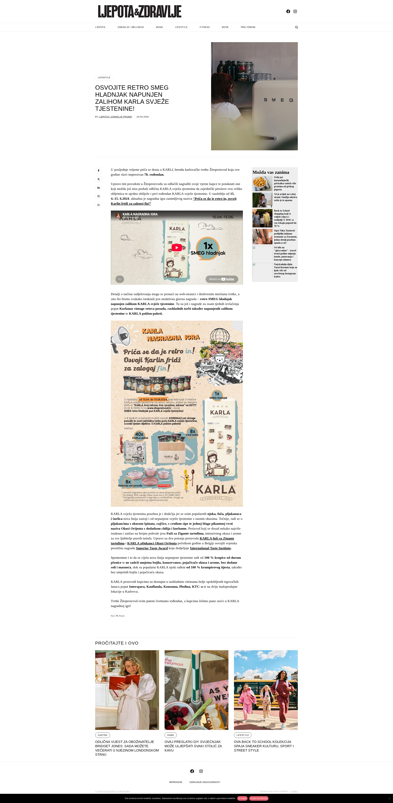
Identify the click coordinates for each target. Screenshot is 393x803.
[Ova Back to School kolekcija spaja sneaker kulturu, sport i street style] (266, 690)
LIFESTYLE (104, 77)
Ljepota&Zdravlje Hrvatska (113, 791)
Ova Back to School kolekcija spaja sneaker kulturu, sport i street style (264, 746)
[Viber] (98, 196)
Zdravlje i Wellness (131, 27)
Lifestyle (181, 27)
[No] (389, 798)
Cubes (294, 791)
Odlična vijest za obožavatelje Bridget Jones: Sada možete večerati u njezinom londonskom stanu (127, 748)
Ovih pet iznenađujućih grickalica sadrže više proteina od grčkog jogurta (285, 183)
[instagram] (295, 11)
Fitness (205, 27)
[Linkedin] (98, 187)
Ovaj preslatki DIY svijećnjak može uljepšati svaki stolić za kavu (193, 746)
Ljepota (100, 27)
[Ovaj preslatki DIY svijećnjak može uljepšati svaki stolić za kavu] (196, 690)
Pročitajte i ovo (116, 643)
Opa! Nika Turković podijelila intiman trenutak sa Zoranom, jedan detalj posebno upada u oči (285, 236)
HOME (170, 735)
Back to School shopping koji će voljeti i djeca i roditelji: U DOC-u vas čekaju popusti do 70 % (285, 218)
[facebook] (288, 11)
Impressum (175, 782)
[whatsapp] (98, 205)
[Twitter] (98, 179)
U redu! (242, 798)
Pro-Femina (248, 27)
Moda (159, 27)
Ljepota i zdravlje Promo (115, 117)
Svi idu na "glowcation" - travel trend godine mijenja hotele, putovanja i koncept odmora (285, 253)
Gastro (102, 735)
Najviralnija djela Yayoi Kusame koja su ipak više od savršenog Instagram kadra (285, 270)
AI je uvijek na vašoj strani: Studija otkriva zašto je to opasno (285, 197)
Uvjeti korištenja (259, 798)
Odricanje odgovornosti (204, 782)
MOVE (225, 27)
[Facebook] (98, 170)
